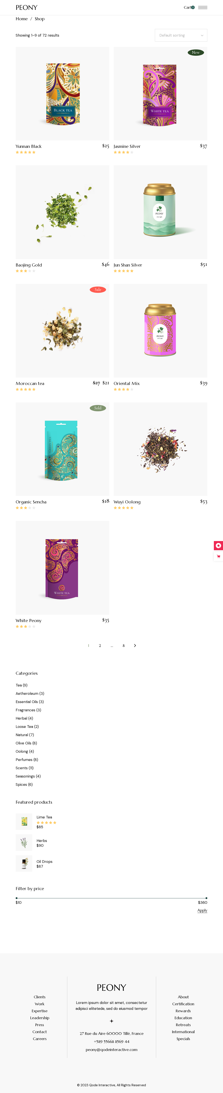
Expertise (39, 1010)
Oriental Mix (127, 383)
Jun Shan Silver (128, 265)
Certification (183, 1003)
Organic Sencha (31, 502)
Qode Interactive (102, 1085)
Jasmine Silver (127, 146)
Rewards (183, 1010)
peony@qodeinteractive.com (111, 1049)
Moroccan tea (30, 383)
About (183, 996)
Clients (40, 996)
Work (39, 1003)
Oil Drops (44, 861)
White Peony (28, 620)
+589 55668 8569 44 (111, 1041)
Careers (40, 1038)
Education (183, 1017)
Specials (183, 1038)
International (183, 1031)
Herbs (42, 840)
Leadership (39, 1017)
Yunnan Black (28, 146)
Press (39, 1024)
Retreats (183, 1024)
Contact (39, 1031)
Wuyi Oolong (127, 502)
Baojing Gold (29, 265)
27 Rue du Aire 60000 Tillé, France (112, 1033)
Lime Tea (44, 817)
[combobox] (181, 35)
